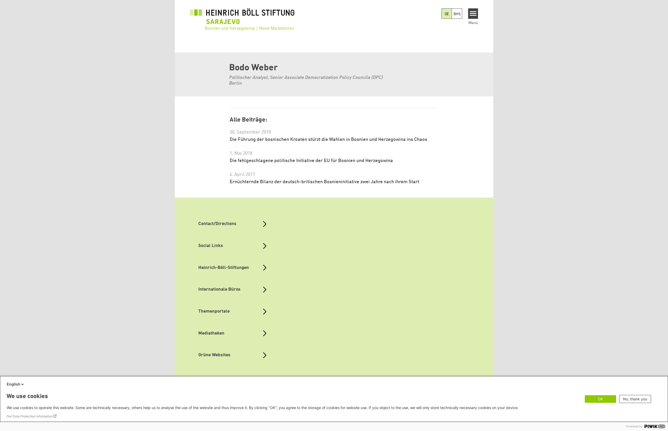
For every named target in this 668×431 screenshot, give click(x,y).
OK (600, 399)
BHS (457, 14)
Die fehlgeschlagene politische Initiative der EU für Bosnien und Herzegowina (311, 160)
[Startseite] (242, 16)
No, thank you (635, 399)
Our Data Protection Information (30, 416)
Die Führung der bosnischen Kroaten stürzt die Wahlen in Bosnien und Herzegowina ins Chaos (328, 139)
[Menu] (473, 13)
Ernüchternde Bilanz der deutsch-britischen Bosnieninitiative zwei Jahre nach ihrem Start (324, 182)
